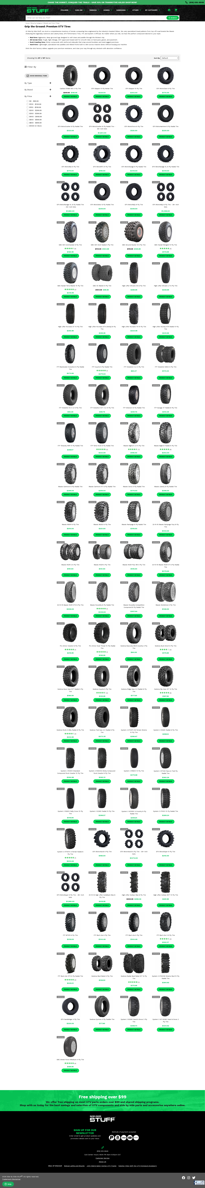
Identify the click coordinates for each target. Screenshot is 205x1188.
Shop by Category (36, 23)
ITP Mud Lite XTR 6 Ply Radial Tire (70, 976)
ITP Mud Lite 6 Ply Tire (102, 935)
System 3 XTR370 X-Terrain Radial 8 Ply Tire (70, 853)
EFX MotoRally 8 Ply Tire (134, 204)
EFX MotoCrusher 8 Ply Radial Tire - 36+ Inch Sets (102, 128)
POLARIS (64, 10)
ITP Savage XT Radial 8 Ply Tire (165, 408)
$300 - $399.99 (35, 113)
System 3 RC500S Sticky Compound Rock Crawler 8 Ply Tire (102, 772)
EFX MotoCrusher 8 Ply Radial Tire (70, 126)
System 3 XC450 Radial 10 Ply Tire (102, 811)
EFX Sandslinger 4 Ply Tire (70, 1019)
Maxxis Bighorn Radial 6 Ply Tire (165, 446)
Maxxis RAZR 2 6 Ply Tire (70, 565)
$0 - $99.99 (34, 101)
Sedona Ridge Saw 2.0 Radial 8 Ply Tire (134, 690)
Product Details (70, 96)
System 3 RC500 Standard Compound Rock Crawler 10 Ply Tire (70, 772)
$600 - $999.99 (35, 123)
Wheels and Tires (49, 23)
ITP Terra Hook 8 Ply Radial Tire (102, 446)
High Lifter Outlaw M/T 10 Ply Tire (165, 895)
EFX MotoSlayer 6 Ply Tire (165, 851)
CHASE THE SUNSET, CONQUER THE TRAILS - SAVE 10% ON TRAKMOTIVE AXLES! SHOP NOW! (92, 2)
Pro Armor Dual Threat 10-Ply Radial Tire (102, 647)
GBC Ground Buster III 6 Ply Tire (134, 245)
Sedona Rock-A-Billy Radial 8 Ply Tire (70, 730)
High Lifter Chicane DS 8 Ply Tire (134, 286)
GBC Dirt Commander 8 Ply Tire (70, 245)
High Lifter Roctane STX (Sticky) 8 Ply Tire (102, 328)
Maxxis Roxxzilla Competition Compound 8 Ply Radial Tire (133, 606)
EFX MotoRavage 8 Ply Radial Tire (134, 167)
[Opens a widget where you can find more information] (8, 1184)
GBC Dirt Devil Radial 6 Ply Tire (102, 245)
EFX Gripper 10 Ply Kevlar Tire (102, 88)
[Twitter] (193, 1177)
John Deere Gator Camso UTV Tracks (101, 1166)
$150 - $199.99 (35, 107)
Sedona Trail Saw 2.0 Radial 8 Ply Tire (102, 731)
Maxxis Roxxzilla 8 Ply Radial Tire (102, 605)
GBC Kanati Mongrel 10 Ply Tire (165, 245)
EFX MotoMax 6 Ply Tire (70, 167)
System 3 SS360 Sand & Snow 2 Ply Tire (134, 1020)
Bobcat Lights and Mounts (74, 1166)
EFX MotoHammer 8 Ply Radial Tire (165, 126)
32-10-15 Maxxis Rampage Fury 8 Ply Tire (166, 526)
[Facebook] (183, 1177)
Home (27, 23)
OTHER (135, 10)
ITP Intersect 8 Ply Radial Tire (134, 408)
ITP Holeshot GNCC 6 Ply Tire (165, 367)
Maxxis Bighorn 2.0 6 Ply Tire (133, 446)
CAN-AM (78, 10)
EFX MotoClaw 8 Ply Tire (166, 88)
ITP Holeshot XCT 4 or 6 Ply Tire (102, 408)
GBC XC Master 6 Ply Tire (102, 286)
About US (102, 1162)
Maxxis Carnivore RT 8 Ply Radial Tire (102, 486)
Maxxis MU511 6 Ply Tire (70, 524)
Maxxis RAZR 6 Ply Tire (102, 565)
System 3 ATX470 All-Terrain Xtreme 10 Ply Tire (134, 731)
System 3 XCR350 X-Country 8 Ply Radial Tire (134, 812)
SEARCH (173, 18)
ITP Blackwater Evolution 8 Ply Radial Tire (70, 368)
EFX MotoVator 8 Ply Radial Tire (102, 204)
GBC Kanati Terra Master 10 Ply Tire (70, 286)
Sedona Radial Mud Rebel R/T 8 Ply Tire (134, 977)
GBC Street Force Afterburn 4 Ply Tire (70, 1059)
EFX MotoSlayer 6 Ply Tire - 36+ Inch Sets (70, 896)
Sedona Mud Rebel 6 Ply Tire (102, 976)
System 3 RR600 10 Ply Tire (134, 771)
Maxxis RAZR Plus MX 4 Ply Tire (134, 565)
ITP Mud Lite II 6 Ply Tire (166, 935)
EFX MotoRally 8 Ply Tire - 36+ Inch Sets (166, 206)
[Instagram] (188, 1177)
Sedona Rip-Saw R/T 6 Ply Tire (165, 689)
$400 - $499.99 (35, 117)
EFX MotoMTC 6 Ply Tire (102, 167)
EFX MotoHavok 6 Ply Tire (102, 851)
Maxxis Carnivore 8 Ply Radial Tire (70, 486)
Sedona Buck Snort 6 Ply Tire (165, 646)
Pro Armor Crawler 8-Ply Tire (70, 646)
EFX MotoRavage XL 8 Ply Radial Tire (165, 167)
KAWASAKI (121, 10)
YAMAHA (93, 10)
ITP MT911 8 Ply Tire (70, 935)
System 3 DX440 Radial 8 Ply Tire (166, 730)
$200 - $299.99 (35, 110)
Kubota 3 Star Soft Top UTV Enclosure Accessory (138, 1166)
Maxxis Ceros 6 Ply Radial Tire (134, 486)
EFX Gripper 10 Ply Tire (134, 88)
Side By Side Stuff (15, 1177)
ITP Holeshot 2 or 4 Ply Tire (134, 367)
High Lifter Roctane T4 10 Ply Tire (134, 326)
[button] (199, 1183)
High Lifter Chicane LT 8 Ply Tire (165, 286)
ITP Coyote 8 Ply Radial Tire (102, 367)
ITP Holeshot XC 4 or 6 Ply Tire (70, 408)
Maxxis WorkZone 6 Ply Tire (166, 605)
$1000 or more (35, 126)
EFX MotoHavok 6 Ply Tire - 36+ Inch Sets (133, 853)
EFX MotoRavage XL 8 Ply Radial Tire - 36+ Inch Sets (70, 206)
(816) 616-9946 (196, 2)
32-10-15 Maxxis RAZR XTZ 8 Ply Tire (70, 605)
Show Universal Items (38, 76)
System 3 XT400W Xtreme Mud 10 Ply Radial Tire (165, 977)
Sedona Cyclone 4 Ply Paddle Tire (102, 1019)
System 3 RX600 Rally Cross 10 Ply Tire (70, 812)
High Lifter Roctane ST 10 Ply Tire (70, 326)
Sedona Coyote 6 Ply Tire (102, 689)
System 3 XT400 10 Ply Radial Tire (165, 811)
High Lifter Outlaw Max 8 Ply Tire (134, 895)
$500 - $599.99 (35, 120)
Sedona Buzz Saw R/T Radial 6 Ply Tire (70, 690)
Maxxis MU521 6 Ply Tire (102, 524)
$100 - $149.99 (35, 104)
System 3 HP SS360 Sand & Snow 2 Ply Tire (166, 1020)
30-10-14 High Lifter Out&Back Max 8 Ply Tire (102, 896)
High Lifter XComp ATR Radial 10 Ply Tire (166, 328)
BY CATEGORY (151, 10)
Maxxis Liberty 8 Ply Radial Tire (165, 486)
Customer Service (102, 1158)
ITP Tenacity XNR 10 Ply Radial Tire (70, 446)
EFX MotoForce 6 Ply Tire (133, 126)
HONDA (106, 10)
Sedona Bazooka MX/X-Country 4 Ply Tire (134, 647)
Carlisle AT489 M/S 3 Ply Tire (70, 88)
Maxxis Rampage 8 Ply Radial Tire (134, 524)
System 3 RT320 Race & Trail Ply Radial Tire (166, 772)
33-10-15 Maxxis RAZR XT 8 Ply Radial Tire (165, 566)
